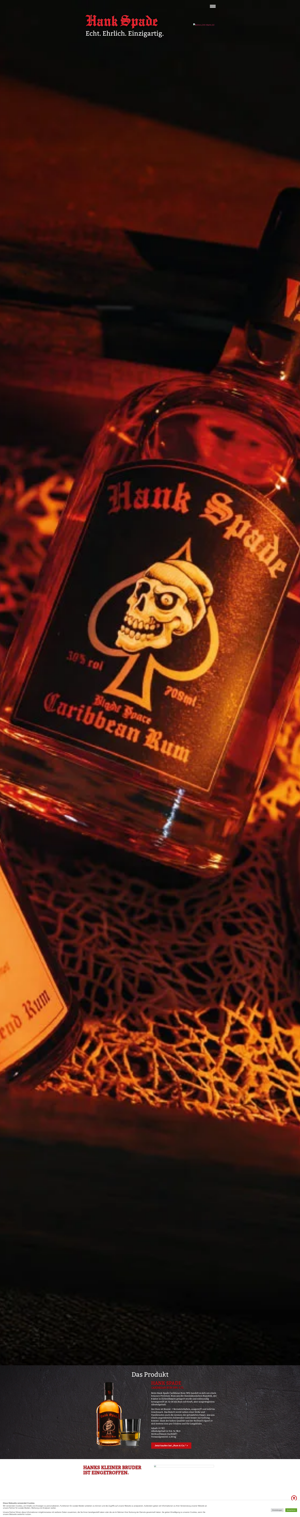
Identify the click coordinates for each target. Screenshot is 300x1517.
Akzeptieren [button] (291, 1510)
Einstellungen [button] (277, 1510)
